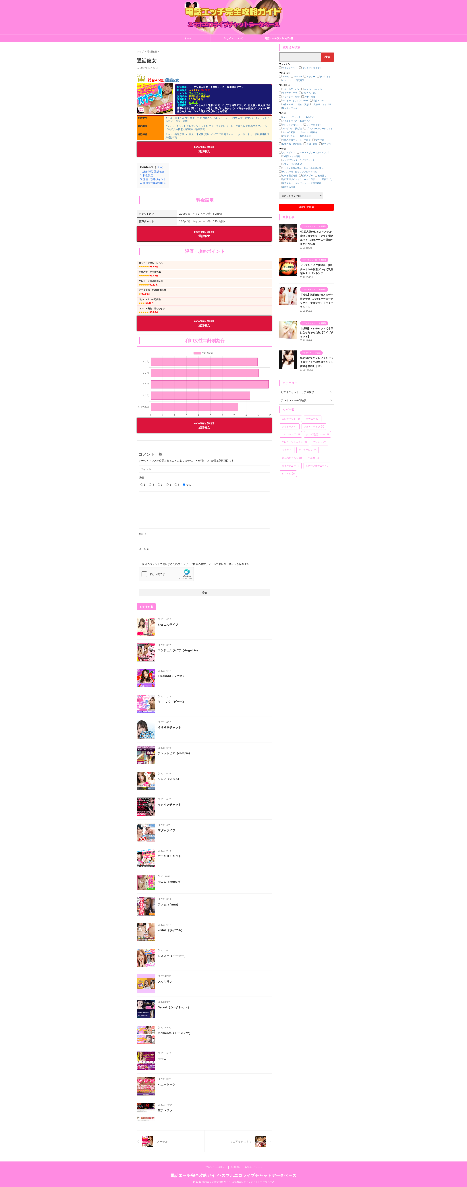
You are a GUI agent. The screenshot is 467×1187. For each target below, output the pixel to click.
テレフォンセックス (197, 126)
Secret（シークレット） (174, 1007)
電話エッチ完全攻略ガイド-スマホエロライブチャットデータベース (233, 1175)
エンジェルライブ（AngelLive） (179, 650)
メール (144, 548)
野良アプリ (327, 179)
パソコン (286, 80)
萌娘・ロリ (318, 100)
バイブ (287, 450)
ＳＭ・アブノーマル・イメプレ (315, 152)
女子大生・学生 (193, 117)
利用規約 (235, 1167)
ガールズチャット (169, 856)
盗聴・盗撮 (311, 143)
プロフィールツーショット (319, 128)
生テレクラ (165, 1110)
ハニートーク (166, 1084)
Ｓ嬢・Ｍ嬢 (287, 104)
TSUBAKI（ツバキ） (171, 676)
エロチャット (291, 418)
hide (159, 167)
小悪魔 (313, 457)
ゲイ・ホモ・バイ (291, 89)
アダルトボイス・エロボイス (296, 120)
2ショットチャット (175, 126)
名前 (142, 533)
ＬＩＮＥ (288, 473)
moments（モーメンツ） (175, 1033)
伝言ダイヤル (288, 136)
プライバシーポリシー (216, 1167)
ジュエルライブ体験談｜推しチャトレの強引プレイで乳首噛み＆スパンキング (316, 269)
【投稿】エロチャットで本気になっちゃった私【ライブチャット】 (316, 332)
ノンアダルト (288, 152)
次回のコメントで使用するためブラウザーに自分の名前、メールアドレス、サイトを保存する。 (197, 564)
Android (193, 102)
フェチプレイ (307, 450)
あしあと (310, 117)
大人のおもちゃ (292, 457)
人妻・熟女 (244, 117)
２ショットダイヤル (312, 67)
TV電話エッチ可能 (291, 156)
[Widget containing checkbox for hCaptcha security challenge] (166, 574)
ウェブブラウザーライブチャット (298, 160)
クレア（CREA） (169, 779)
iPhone (285, 76)
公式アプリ (217, 134)
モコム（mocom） (170, 881)
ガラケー (310, 76)
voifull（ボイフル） (171, 930)
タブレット (325, 76)
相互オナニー (291, 465)
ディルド (319, 442)
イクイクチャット (169, 804)
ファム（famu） (169, 904)
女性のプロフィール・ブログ (296, 140)
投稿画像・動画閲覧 (194, 129)
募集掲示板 (305, 136)
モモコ (162, 1058)
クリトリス (290, 426)
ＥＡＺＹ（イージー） (172, 956)
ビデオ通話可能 (289, 175)
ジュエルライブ (168, 624)
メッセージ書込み (235, 126)
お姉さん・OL (209, 117)
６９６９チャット (169, 727)
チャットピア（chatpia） (175, 753)
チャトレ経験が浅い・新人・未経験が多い (188, 134)
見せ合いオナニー (317, 465)
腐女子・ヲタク (289, 108)
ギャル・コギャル (174, 117)
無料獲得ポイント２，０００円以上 (299, 179)
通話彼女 (172, 80)
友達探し (322, 175)
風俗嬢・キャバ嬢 (322, 104)
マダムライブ (166, 830)
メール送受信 (288, 132)
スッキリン (165, 981)
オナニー (312, 418)
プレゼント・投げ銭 (292, 128)
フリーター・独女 (227, 117)
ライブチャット (197, 93)
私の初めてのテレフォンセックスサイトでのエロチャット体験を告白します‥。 (316, 362)
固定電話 (300, 80)
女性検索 (178, 129)
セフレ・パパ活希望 (292, 164)
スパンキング (291, 434)
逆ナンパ (326, 143)
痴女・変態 (182, 121)
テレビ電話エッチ (317, 434)
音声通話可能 (288, 187)
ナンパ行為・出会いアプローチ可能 (299, 171)
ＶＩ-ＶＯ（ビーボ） (172, 701)
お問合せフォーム (253, 1167)
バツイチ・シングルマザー (295, 100)
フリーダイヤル (217, 126)
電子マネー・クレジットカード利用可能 (245, 134)
